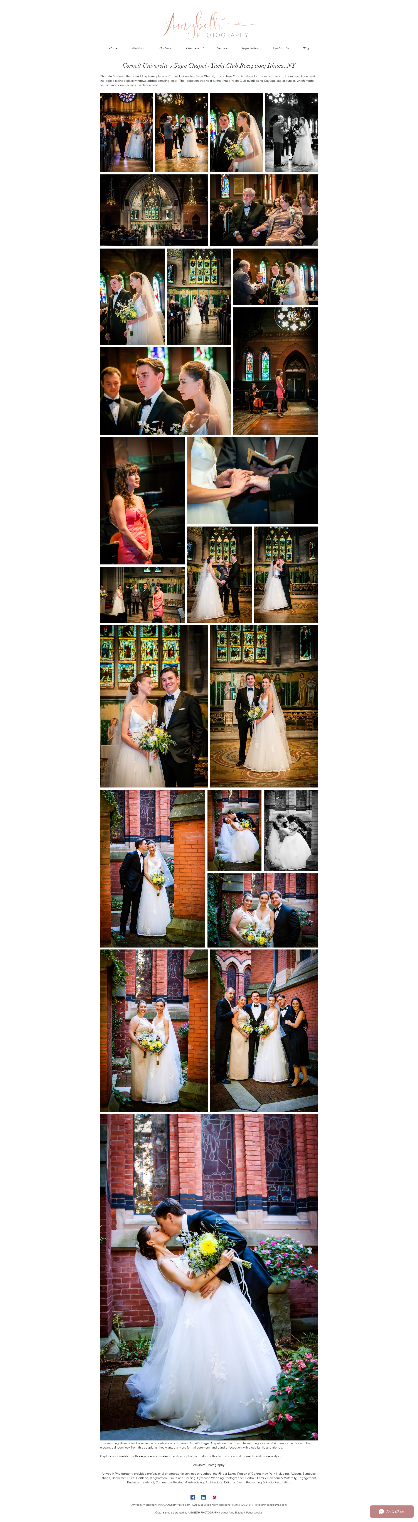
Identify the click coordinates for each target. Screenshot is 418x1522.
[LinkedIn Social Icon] (203, 1497)
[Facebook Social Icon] (192, 1497)
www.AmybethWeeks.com (174, 1504)
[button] (139, 48)
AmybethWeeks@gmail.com (270, 1504)
